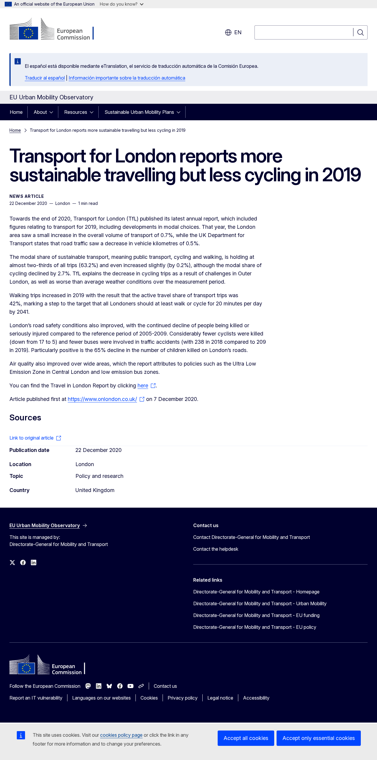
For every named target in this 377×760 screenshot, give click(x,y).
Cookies (149, 698)
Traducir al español (45, 78)
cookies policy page (121, 735)
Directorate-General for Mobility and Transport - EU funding (256, 615)
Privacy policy (183, 698)
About (40, 112)
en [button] (238, 32)
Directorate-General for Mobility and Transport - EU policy (254, 627)
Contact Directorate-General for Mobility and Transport (251, 537)
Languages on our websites (101, 698)
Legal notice (220, 698)
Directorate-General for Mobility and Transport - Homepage (256, 592)
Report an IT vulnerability (35, 698)
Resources (75, 112)
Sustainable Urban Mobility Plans (139, 112)
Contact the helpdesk (215, 549)
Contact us (165, 686)
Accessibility (256, 698)
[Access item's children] (53, 112)
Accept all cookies (246, 738)
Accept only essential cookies (318, 738)
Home (16, 112)
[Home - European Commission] (57, 29)
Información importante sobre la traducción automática (127, 78)
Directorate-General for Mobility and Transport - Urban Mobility (260, 603)
